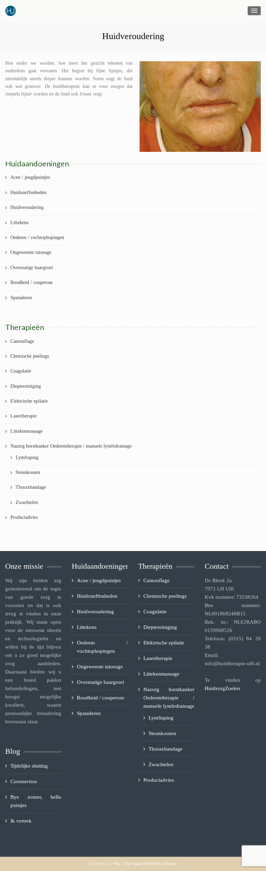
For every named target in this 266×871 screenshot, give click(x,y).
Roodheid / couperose (31, 282)
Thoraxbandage (31, 487)
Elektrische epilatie (29, 401)
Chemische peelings (29, 356)
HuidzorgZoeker (222, 688)
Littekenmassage (26, 431)
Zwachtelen (27, 502)
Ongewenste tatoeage (30, 252)
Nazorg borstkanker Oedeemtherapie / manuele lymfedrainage (71, 446)
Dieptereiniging (25, 386)
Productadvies (24, 517)
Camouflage (22, 341)
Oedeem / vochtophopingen (37, 237)
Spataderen (21, 297)
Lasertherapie (23, 416)
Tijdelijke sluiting (29, 766)
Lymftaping (27, 457)
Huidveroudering (27, 207)
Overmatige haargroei (31, 267)
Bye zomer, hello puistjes (35, 801)
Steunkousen (28, 472)
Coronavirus (23, 781)
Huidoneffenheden (28, 192)
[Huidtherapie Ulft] (10, 11)
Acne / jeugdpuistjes (30, 177)
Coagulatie (20, 371)
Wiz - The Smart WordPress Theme (145, 863)
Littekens (19, 222)
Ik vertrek (21, 821)
